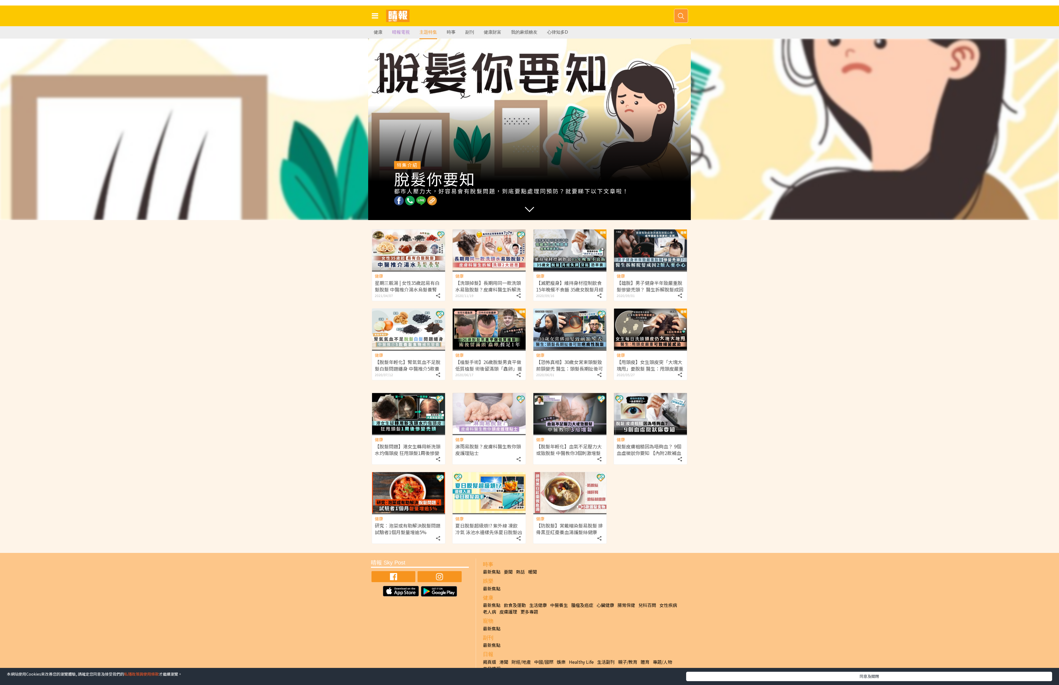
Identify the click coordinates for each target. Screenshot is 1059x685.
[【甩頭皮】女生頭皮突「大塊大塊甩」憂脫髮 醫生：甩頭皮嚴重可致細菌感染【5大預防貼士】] (650, 329)
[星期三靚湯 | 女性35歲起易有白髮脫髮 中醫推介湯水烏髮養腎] (408, 250)
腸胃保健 (626, 605)
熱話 (520, 571)
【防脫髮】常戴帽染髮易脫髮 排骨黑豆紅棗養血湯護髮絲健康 (569, 529)
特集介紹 (407, 165)
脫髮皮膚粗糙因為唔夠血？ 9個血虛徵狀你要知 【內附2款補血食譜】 (649, 453)
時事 (451, 32)
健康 (378, 32)
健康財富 (492, 32)
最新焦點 (492, 571)
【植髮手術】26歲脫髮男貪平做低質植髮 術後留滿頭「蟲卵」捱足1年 (488, 368)
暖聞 (532, 571)
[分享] (438, 294)
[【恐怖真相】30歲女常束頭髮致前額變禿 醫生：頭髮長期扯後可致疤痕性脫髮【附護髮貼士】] (569, 329)
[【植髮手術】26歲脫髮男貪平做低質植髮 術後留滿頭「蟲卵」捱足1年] (489, 329)
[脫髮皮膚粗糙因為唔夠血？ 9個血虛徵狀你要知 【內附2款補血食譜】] (650, 413)
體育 (645, 662)
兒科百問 (647, 605)
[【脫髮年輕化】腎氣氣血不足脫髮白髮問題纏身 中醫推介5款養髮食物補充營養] (408, 329)
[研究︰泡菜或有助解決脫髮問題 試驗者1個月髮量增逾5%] (408, 492)
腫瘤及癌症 (582, 605)
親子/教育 (627, 662)
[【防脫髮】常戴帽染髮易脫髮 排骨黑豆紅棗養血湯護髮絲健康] (569, 492)
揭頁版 (489, 662)
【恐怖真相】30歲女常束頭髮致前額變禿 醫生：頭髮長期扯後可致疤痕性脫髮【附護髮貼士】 (569, 368)
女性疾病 (668, 605)
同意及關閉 (869, 676)
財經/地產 (521, 662)
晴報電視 (401, 32)
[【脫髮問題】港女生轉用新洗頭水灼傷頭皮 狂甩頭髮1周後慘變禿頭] (408, 413)
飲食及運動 (515, 605)
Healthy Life (581, 662)
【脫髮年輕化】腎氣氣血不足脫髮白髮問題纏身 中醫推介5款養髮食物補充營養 (407, 368)
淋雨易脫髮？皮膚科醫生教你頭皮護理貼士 (488, 449)
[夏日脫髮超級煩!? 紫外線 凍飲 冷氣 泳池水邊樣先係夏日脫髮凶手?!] (489, 492)
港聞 (503, 662)
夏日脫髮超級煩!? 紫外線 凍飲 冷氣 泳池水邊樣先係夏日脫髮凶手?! (488, 532)
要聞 (508, 571)
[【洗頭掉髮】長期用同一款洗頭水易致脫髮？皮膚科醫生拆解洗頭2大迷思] (489, 250)
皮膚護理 (508, 611)
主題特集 (428, 32)
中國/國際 (543, 662)
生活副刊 (606, 662)
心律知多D (557, 32)
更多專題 (529, 611)
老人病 (489, 611)
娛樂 (561, 662)
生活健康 (538, 605)
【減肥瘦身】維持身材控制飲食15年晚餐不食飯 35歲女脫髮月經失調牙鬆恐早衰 (569, 289)
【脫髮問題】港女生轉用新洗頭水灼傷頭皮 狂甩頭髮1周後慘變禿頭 (407, 453)
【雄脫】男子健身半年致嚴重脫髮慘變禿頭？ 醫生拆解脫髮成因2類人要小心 (650, 289)
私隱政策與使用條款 (141, 674)
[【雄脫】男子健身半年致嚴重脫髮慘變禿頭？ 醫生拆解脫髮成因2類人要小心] (650, 250)
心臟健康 (605, 605)
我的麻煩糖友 (524, 32)
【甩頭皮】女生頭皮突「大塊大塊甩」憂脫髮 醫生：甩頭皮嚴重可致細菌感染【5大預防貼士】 (650, 368)
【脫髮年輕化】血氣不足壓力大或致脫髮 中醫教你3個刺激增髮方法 (569, 453)
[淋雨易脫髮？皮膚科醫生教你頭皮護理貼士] (489, 413)
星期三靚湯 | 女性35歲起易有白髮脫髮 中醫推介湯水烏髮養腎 (407, 286)
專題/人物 (662, 662)
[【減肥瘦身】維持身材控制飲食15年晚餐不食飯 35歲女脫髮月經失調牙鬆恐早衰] (569, 250)
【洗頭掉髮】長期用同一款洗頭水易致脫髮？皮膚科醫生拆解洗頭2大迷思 (488, 289)
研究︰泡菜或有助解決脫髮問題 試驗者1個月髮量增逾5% (407, 529)
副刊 (469, 32)
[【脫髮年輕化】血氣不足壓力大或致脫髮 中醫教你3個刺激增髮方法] (569, 413)
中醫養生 (559, 605)
